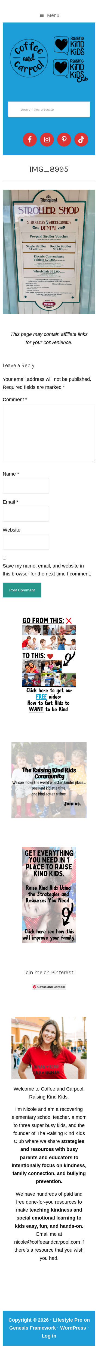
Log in (49, 1336)
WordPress (73, 1328)
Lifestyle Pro (67, 1320)
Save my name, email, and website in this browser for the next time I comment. (47, 570)
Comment (15, 399)
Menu (53, 15)
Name (11, 474)
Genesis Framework (32, 1328)
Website (11, 530)
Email (10, 502)
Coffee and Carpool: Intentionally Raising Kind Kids (49, 58)
